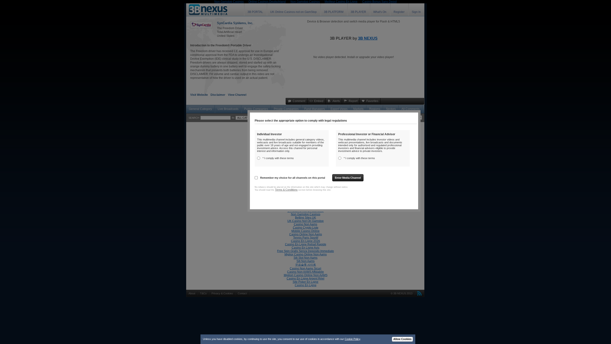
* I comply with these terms (278, 158)
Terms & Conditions (286, 189)
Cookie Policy (352, 339)
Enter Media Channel (348, 177)
